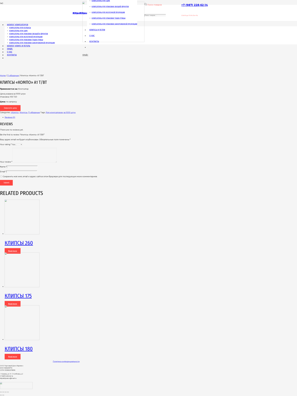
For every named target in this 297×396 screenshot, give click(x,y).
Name (3, 167)
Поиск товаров (154, 5)
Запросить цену (10, 108)
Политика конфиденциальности (66, 361)
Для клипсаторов (54, 112)
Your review (6, 162)
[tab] (68, 117)
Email (3, 172)
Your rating (6, 144)
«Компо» (15, 112)
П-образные (13, 75)
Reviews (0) (10, 117)
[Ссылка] (16, 388)
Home (3, 75)
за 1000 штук (69, 112)
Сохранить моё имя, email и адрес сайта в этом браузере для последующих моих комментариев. (50, 176)
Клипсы (23, 112)
